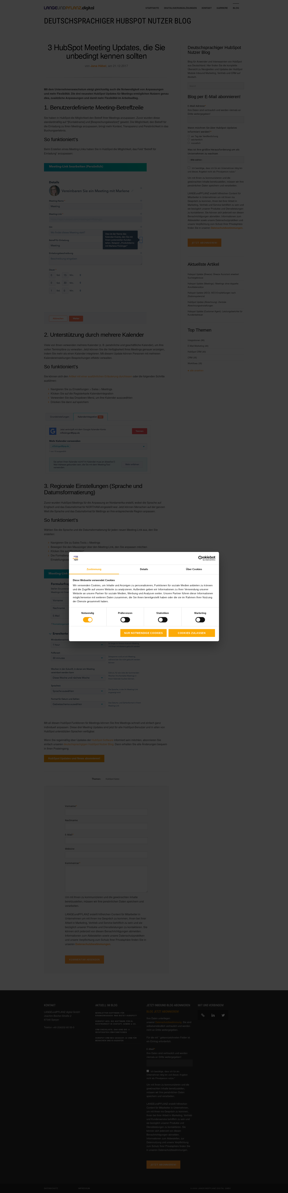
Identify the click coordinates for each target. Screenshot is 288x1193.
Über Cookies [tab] (194, 569)
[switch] (121, 619)
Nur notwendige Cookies (143, 633)
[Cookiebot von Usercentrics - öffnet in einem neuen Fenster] (200, 558)
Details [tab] (144, 569)
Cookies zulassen (192, 633)
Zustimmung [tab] (94, 569)
